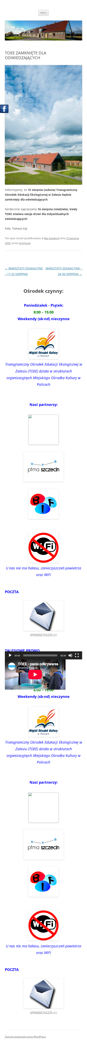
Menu (43, 12)
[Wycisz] (70, 655)
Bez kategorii (51, 238)
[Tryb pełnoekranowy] (77, 655)
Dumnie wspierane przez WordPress (25, 1036)
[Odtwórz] (10, 655)
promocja (24, 243)
